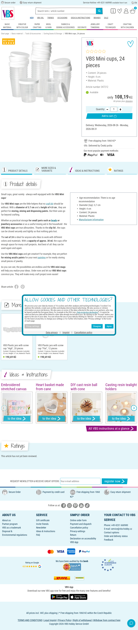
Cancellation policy (79, 527)
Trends (50, 18)
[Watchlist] (119, 11)
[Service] (113, 11)
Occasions (62, 18)
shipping (129, 101)
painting (42, 257)
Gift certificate (42, 520)
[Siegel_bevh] (72, 566)
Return (73, 534)
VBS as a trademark (11, 527)
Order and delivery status (116, 536)
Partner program (10, 524)
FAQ (38, 534)
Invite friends (42, 524)
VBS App (74, 542)
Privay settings (32, 326)
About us (6, 520)
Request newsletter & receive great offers (34, 481)
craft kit (49, 203)
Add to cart (107, 115)
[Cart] (132, 11)
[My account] (126, 11)
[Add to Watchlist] (130, 43)
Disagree (97, 326)
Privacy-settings (77, 531)
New (32, 18)
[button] (4, 408)
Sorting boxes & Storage (53, 33)
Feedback (108, 539)
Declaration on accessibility (83, 538)
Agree (109, 326)
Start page (5, 33)
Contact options (111, 532)
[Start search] (99, 11)
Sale (106, 18)
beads (54, 220)
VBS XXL (40, 18)
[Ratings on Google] (32, 564)
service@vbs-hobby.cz (121, 528)
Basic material (17, 33)
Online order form (78, 520)
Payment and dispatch (81, 524)
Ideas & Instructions (80, 18)
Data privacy (52, 332)
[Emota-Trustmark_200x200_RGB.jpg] (108, 564)
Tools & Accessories (33, 33)
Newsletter (41, 527)
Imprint (66, 332)
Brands (97, 18)
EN (135, 2)
